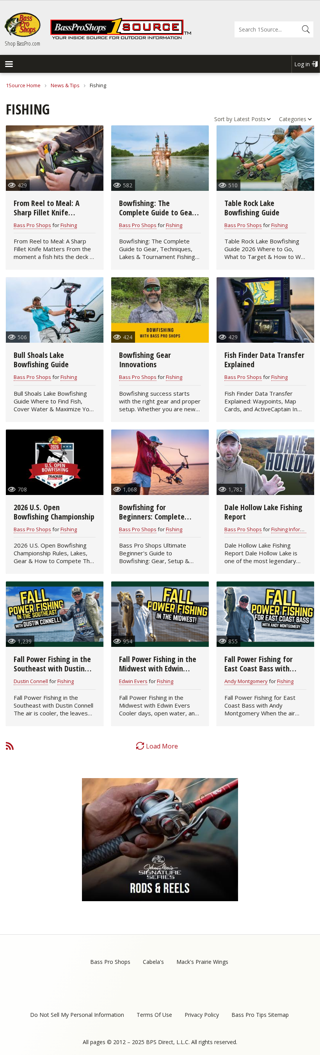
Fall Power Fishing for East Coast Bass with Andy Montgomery (258, 668)
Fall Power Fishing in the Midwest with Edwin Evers (157, 668)
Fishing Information (293, 529)
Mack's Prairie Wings (202, 961)
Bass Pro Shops (32, 225)
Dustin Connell (31, 681)
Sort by (223, 119)
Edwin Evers (133, 681)
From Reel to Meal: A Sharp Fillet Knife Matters (47, 212)
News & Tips (65, 85)
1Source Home (23, 85)
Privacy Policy (202, 1014)
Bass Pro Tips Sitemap (260, 1014)
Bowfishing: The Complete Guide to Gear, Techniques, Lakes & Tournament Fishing (158, 217)
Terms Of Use (154, 1014)
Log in (302, 64)
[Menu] (8, 65)
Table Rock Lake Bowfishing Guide (251, 208)
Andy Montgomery (246, 681)
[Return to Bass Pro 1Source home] (121, 37)
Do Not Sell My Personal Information (77, 1014)
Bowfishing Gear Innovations (145, 360)
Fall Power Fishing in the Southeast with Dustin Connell (52, 668)
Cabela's (153, 961)
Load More (162, 746)
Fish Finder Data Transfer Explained (264, 360)
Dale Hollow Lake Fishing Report (263, 512)
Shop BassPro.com (22, 43)
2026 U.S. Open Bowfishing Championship (54, 512)
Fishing (68, 225)
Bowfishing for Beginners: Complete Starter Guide (152, 516)
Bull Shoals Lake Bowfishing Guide (41, 360)
